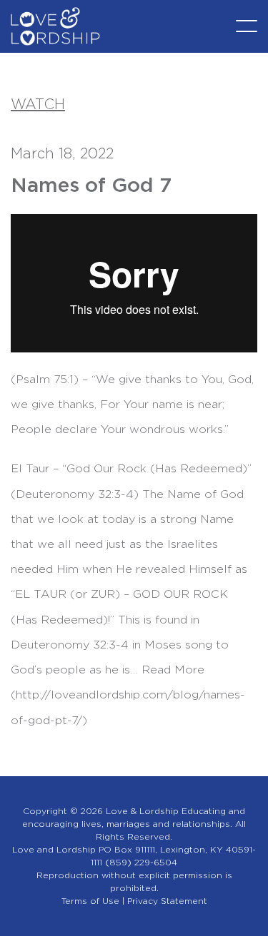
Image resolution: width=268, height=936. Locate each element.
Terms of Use (90, 901)
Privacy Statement (167, 901)
